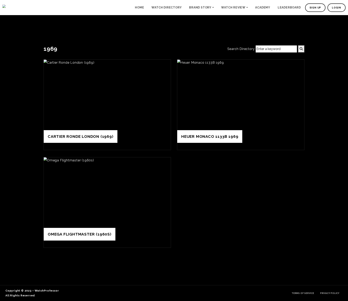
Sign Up (315, 7)
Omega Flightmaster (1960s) (79, 234)
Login (336, 7)
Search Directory (241, 49)
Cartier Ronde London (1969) (80, 136)
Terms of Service (303, 293)
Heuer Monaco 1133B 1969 (209, 136)
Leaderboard (289, 7)
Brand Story (200, 7)
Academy (262, 7)
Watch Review (233, 7)
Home (139, 7)
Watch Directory (166, 7)
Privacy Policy (330, 293)
